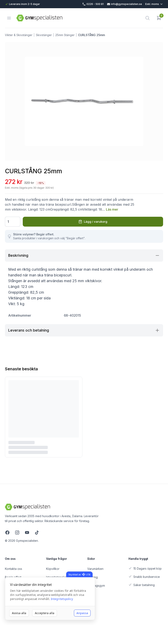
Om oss (10, 558)
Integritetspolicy (62, 599)
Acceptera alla (44, 613)
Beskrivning (18, 255)
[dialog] (50, 598)
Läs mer (112, 209)
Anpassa (82, 613)
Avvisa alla (19, 613)
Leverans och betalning (28, 330)
